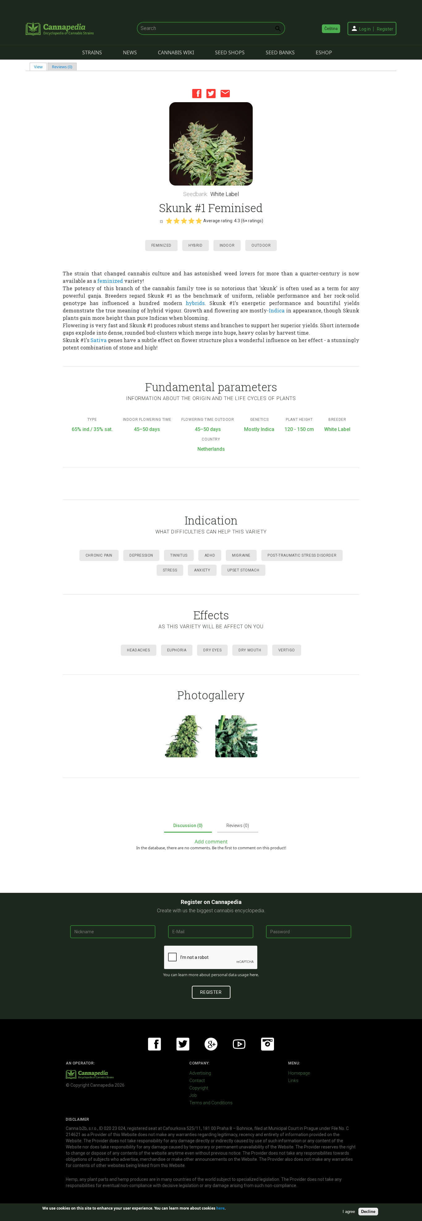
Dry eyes (212, 650)
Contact (197, 1080)
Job (193, 1095)
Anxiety (202, 570)
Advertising (200, 1073)
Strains (92, 52)
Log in (365, 29)
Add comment (211, 841)
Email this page (225, 93)
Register (385, 29)
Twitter (211, 93)
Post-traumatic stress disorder (302, 555)
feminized (110, 281)
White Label (224, 194)
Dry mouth (249, 650)
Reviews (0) (62, 66)
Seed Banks (280, 52)
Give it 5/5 (199, 221)
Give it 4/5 (191, 221)
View (40, 66)
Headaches (138, 650)
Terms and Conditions (211, 1102)
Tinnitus (179, 555)
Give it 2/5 (176, 221)
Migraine (241, 555)
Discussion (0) (188, 825)
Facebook (196, 93)
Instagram (267, 1044)
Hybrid (195, 245)
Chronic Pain (99, 555)
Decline (368, 1211)
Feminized (161, 245)
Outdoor (261, 245)
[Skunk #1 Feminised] (211, 144)
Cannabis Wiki (176, 52)
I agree (349, 1211)
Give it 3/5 (184, 221)
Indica (277, 310)
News (130, 52)
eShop (324, 52)
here (254, 974)
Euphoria (177, 650)
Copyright (198, 1087)
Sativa (99, 340)
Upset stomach (243, 570)
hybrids (195, 303)
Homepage (299, 1073)
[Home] (60, 29)
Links (293, 1080)
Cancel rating (161, 221)
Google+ (211, 1044)
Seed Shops (230, 52)
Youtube (239, 1044)
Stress (170, 570)
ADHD (210, 555)
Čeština (331, 28)
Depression (141, 555)
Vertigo (286, 650)
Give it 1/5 (169, 221)
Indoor (227, 245)
